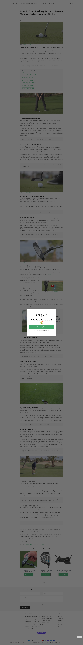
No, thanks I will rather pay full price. (41, 330)
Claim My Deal (41, 327)
